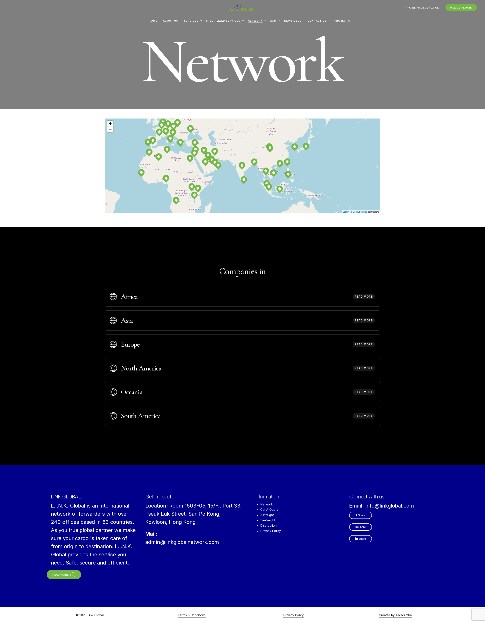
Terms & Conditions (192, 615)
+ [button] (110, 123)
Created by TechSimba (395, 615)
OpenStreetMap (360, 211)
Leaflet (346, 211)
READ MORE (60, 574)
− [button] (110, 129)
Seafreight (267, 520)
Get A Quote (269, 509)
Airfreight (267, 515)
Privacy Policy (270, 531)
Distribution (268, 525)
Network (266, 504)
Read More (364, 296)
